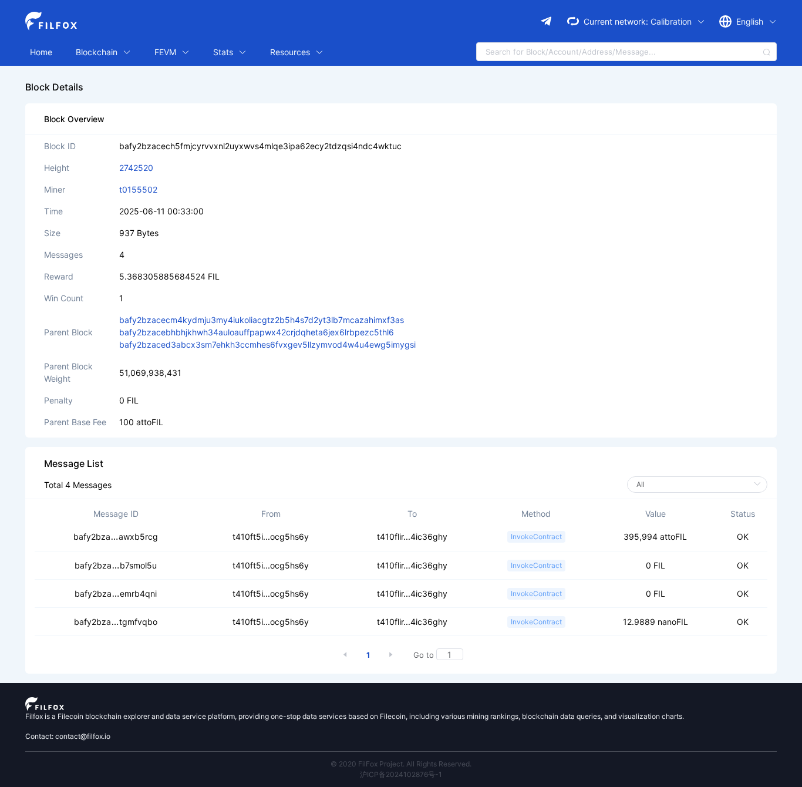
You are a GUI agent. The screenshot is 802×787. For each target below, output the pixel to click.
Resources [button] (291, 52)
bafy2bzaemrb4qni (116, 593)
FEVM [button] (166, 52)
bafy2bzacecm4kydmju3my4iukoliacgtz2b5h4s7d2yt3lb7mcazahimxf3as (261, 320)
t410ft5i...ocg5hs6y (270, 537)
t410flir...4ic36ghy (412, 537)
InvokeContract (536, 536)
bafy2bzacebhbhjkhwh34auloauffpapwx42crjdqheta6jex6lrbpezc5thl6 (256, 332)
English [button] (751, 21)
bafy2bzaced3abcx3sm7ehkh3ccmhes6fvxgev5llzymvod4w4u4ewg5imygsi (267, 344)
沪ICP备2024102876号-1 (401, 774)
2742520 (136, 168)
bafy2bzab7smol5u (116, 565)
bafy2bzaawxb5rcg (115, 537)
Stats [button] (224, 52)
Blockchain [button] (98, 52)
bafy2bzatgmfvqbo (115, 622)
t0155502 (138, 189)
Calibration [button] (672, 21)
